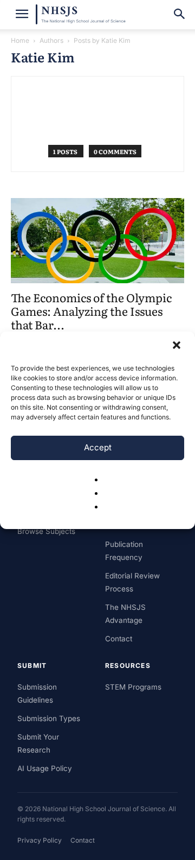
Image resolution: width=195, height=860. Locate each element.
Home (20, 40)
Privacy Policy (39, 840)
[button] (177, 346)
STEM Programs (133, 687)
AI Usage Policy (44, 768)
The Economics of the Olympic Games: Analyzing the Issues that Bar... (91, 311)
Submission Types (48, 718)
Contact (118, 638)
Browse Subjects (46, 531)
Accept (98, 447)
